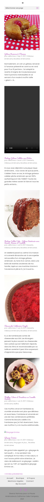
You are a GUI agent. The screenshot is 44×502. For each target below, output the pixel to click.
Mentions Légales (15, 481)
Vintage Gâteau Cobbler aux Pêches (18, 158)
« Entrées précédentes (13, 474)
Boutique (20, 478)
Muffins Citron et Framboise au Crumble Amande (19, 398)
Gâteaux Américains (12, 163)
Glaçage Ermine (10, 437)
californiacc (11, 56)
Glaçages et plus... (21, 442)
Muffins (16, 404)
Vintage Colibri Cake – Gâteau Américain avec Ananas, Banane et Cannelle (21, 242)
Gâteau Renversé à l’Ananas (15, 54)
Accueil (10, 478)
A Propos (31, 478)
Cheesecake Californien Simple (16, 325)
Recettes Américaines (22, 59)
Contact (30, 481)
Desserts (30, 160)
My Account (21, 484)
